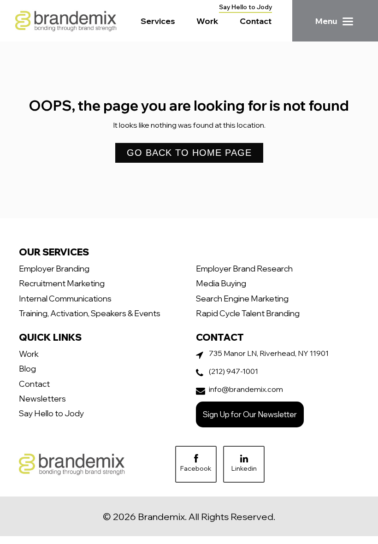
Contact (256, 21)
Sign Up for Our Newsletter (250, 414)
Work (207, 21)
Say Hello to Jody (245, 7)
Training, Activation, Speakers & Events (89, 313)
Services (158, 21)
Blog (27, 368)
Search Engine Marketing (242, 298)
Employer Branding (54, 268)
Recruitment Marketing (62, 283)
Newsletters (42, 398)
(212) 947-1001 (233, 371)
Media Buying (221, 283)
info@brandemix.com (246, 389)
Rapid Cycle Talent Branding (248, 313)
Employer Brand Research (244, 268)
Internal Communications (65, 298)
